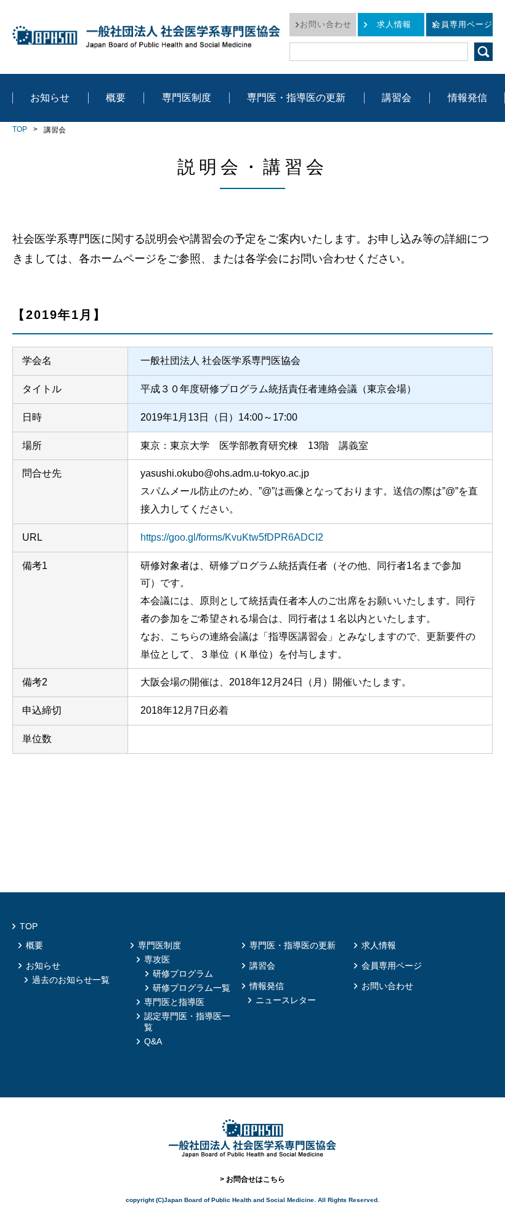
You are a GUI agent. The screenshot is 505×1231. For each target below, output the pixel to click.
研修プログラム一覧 (191, 988)
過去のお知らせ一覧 (71, 980)
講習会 (396, 97)
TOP (19, 129)
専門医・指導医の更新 (296, 97)
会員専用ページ (462, 24)
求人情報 (394, 24)
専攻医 (157, 959)
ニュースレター (286, 1000)
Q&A (153, 1041)
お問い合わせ (326, 24)
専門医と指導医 (174, 1002)
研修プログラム (183, 974)
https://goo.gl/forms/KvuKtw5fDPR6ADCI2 (231, 537)
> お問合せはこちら (252, 1179)
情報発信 (467, 97)
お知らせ (50, 97)
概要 (116, 97)
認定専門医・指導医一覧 (187, 1021)
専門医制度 (186, 97)
